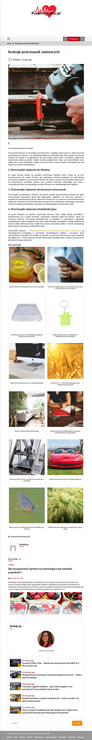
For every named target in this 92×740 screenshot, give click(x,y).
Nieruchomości (51, 737)
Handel (29, 737)
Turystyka (71, 737)
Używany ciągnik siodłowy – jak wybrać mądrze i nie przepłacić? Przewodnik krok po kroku (47, 687)
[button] (65, 39)
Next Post (13, 559)
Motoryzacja (39, 737)
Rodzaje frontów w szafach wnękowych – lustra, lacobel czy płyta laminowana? (50, 699)
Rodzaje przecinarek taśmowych (34, 52)
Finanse (22, 737)
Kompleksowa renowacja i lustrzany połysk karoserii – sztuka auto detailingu (52, 676)
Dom (16, 737)
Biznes (11, 565)
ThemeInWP (46, 734)
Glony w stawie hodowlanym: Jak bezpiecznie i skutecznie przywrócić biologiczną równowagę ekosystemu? (50, 711)
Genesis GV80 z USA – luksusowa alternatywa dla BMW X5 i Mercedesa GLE (50, 664)
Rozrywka (62, 737)
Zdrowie (80, 737)
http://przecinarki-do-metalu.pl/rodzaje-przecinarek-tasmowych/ (55, 231)
